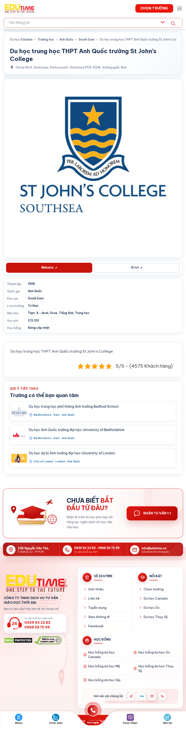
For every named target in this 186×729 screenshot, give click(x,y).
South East (86, 39)
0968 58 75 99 (108, 548)
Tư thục (33, 305)
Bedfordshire (42, 414)
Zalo (142, 696)
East (57, 414)
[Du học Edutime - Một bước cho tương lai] (19, 8)
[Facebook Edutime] (131, 696)
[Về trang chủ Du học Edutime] (35, 583)
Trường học (46, 39)
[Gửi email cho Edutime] (152, 696)
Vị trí (137, 268)
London (60, 461)
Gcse (53, 313)
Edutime (26, 39)
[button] (179, 8)
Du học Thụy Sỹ (156, 617)
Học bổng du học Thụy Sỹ (156, 668)
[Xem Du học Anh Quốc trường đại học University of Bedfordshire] (19, 435)
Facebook (95, 626)
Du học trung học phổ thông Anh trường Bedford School (74, 406)
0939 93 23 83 (85, 548)
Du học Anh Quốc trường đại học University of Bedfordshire (76, 430)
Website (49, 268)
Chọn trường (153, 589)
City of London (43, 461)
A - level (42, 313)
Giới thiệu (95, 589)
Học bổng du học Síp (104, 680)
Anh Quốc (66, 39)
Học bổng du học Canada (101, 654)
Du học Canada (156, 598)
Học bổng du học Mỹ (104, 666)
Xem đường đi (99, 617)
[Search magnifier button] (173, 23)
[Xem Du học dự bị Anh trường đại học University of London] (19, 458)
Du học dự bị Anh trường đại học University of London (72, 453)
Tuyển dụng (97, 608)
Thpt (31, 313)
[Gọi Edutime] (162, 696)
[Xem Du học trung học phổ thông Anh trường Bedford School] (19, 411)
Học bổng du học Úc (154, 652)
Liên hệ (94, 598)
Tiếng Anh (66, 313)
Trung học (82, 313)
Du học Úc (152, 608)
